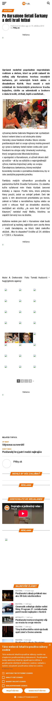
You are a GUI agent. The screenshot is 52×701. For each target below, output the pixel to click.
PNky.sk (16, 28)
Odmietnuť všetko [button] (37, 691)
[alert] (26, 672)
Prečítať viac (7, 669)
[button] (26, 697)
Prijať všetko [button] (12, 691)
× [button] (50, 645)
